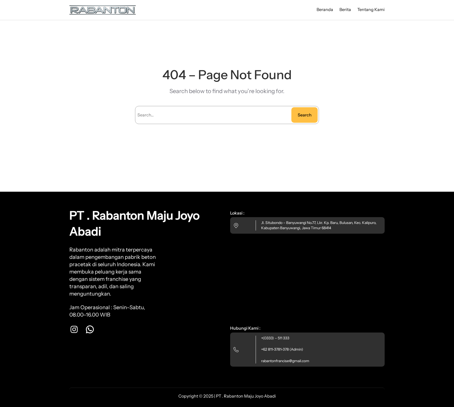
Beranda (325, 9)
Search (305, 114)
